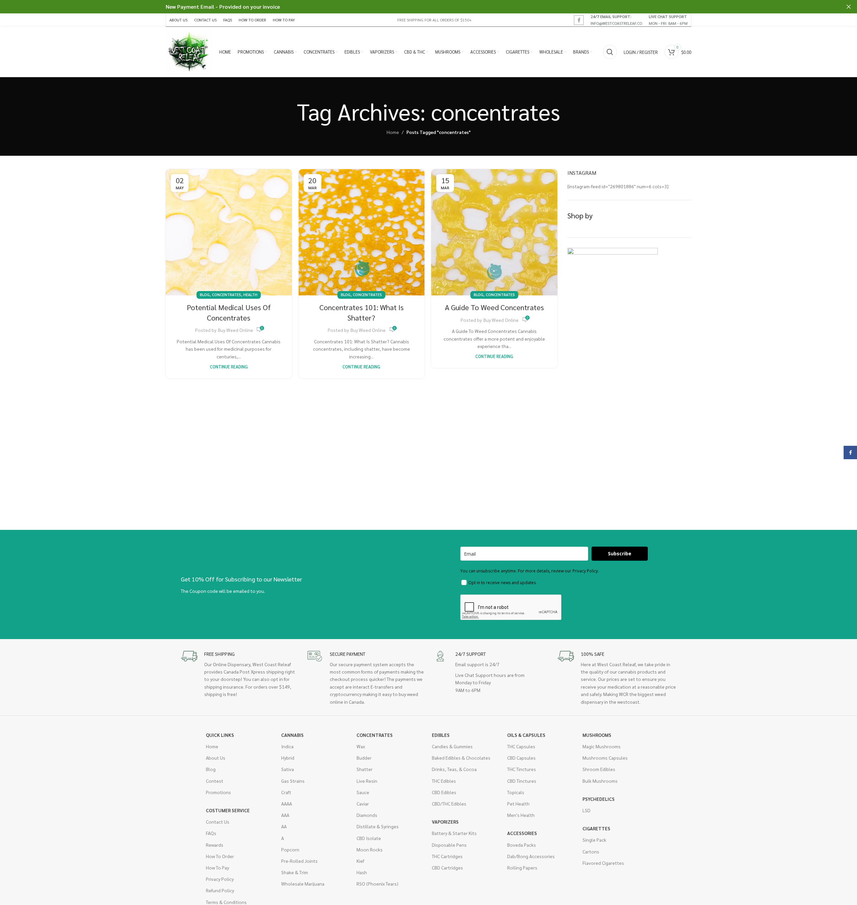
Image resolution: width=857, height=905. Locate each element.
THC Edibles (444, 781)
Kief (360, 861)
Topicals (515, 792)
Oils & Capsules (526, 735)
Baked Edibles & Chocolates (461, 758)
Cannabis (292, 735)
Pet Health (518, 803)
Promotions (218, 792)
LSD (586, 810)
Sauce (363, 792)
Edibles (441, 735)
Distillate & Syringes (378, 826)
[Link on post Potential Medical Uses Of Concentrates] (229, 232)
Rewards (214, 845)
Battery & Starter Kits (454, 833)
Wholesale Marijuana (302, 884)
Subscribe (619, 553)
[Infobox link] (616, 19)
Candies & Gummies (452, 746)
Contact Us (217, 822)
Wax (361, 746)
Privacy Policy (220, 879)
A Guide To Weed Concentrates (494, 307)
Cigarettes (596, 828)
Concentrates (226, 294)
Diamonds (367, 815)
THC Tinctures (521, 769)
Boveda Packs (521, 845)
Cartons (590, 851)
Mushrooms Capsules (605, 758)
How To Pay (217, 867)
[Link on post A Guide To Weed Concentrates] (494, 232)
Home (393, 132)
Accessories (522, 833)
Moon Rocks (370, 849)
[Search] (610, 52)
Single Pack (594, 840)
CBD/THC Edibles (449, 803)
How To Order (220, 856)
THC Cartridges (447, 856)
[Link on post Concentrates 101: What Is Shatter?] (362, 232)
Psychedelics (598, 799)
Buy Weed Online (235, 330)
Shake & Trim (294, 872)
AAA (285, 815)
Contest (214, 781)
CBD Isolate (369, 838)
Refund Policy (220, 890)
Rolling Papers (522, 867)
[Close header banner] (848, 6)
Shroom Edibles (598, 769)
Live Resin (367, 781)
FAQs (211, 833)
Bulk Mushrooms (600, 781)
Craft (286, 792)
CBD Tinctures (521, 781)
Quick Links (220, 735)
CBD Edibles (444, 792)
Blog (205, 294)
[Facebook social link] (579, 20)
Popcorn (290, 849)
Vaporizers (445, 822)
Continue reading (229, 366)
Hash (362, 872)
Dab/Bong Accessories (531, 856)
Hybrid (287, 758)
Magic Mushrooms (601, 746)
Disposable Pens (449, 845)
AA (284, 826)
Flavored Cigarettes (603, 863)
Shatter (365, 769)
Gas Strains (293, 781)
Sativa (287, 769)
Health (250, 294)
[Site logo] (189, 51)
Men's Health (521, 815)
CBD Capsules (521, 758)
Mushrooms (596, 735)
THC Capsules (521, 746)
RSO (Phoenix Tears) (377, 884)
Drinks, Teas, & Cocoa (454, 769)
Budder (364, 758)
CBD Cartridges (447, 867)
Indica (287, 746)
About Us (215, 758)
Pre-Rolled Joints (299, 861)
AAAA (286, 803)
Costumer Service (228, 810)
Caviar (363, 803)
